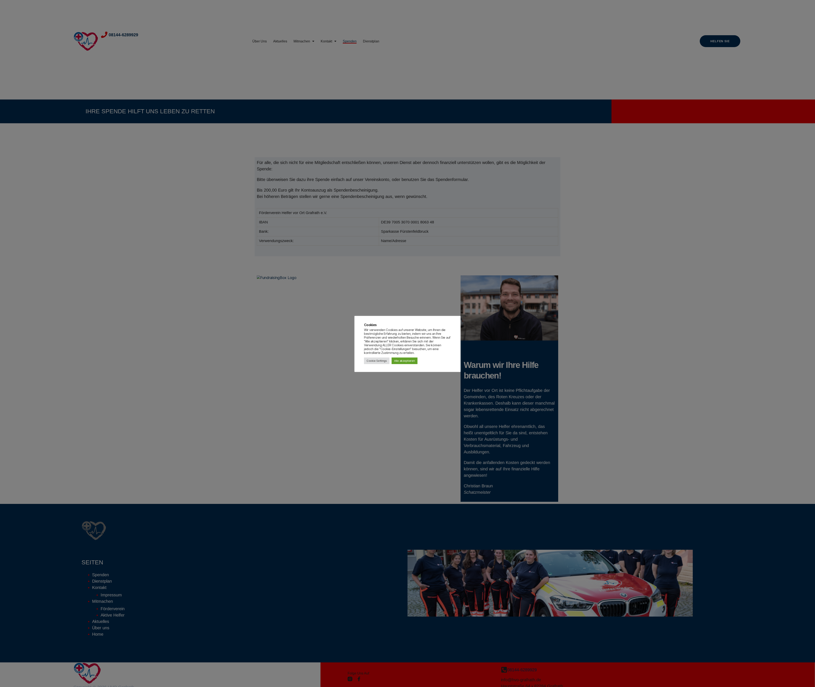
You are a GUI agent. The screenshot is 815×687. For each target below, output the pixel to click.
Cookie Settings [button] (377, 360)
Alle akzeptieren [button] (404, 360)
